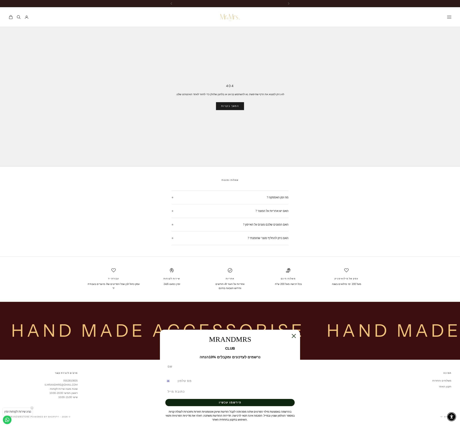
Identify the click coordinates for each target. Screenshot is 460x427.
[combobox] (170, 381)
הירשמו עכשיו (230, 402)
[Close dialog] (293, 335)
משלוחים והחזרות (441, 380)
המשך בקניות (230, 106)
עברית (447, 416)
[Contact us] (7, 419)
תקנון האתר (445, 386)
